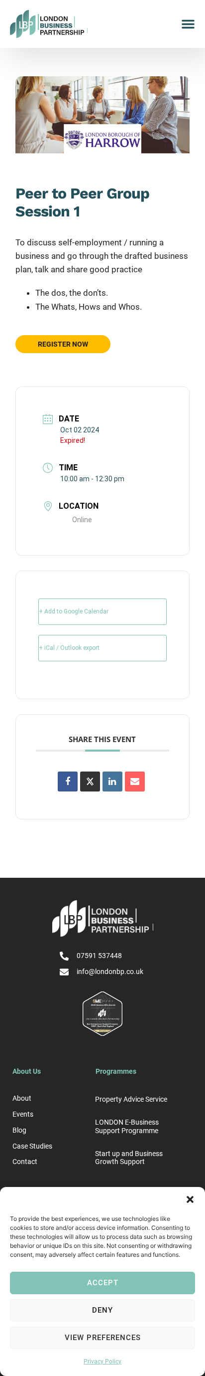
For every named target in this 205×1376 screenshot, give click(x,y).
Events (22, 1114)
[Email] (135, 781)
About (21, 1098)
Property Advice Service (131, 1099)
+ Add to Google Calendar (73, 611)
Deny (102, 1310)
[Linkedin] (112, 781)
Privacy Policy (102, 1361)
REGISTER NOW (63, 344)
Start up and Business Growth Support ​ (129, 1158)
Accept (102, 1282)
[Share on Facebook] (68, 781)
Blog (19, 1130)
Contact (24, 1162)
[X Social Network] (90, 781)
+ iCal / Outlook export (69, 647)
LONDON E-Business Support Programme (127, 1126)
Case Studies (32, 1146)
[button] (190, 1199)
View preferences (103, 1337)
